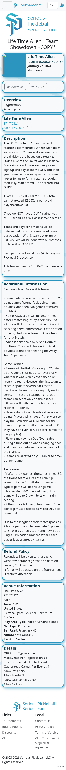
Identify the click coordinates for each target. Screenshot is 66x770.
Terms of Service (46, 733)
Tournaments (30, 5)
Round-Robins (12, 727)
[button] (62, 5)
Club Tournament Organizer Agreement (47, 742)
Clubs (6, 738)
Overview (16, 87)
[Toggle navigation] (7, 5)
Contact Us (42, 721)
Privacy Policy (44, 727)
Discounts (9, 733)
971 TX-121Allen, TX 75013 (14, 125)
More (38, 87)
